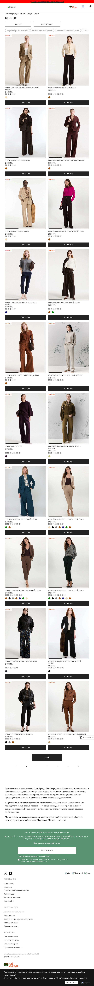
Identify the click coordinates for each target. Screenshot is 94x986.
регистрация (64, 499)
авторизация (64, 508)
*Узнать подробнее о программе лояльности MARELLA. (64, 523)
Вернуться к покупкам (64, 517)
